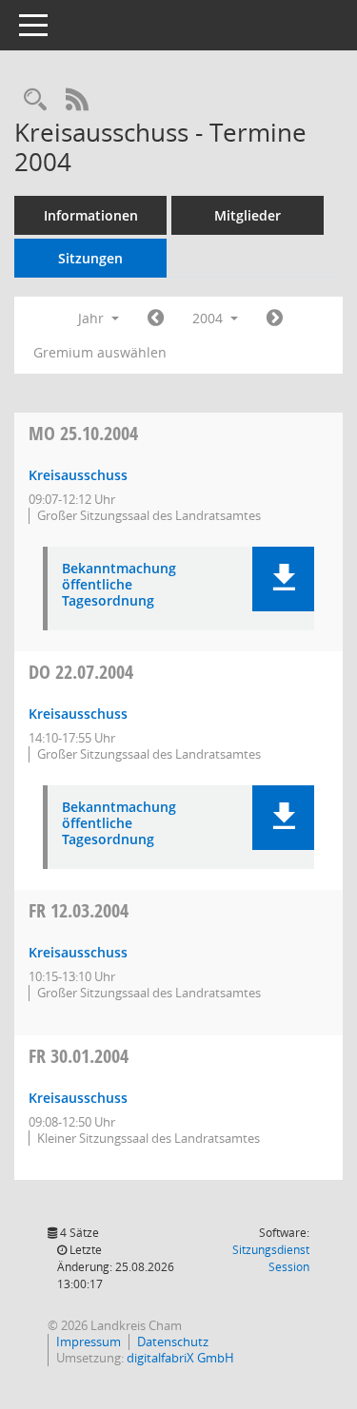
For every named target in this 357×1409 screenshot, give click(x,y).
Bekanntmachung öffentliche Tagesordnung (119, 584)
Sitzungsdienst (270, 1258)
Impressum (88, 1341)
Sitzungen (90, 258)
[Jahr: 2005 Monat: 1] (274, 318)
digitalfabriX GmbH (180, 1357)
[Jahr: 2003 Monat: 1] (155, 318)
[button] (283, 579)
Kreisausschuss (78, 475)
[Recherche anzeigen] (35, 100)
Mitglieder (247, 215)
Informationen (91, 215)
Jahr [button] (93, 318)
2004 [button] (209, 318)
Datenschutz (172, 1341)
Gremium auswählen (100, 352)
